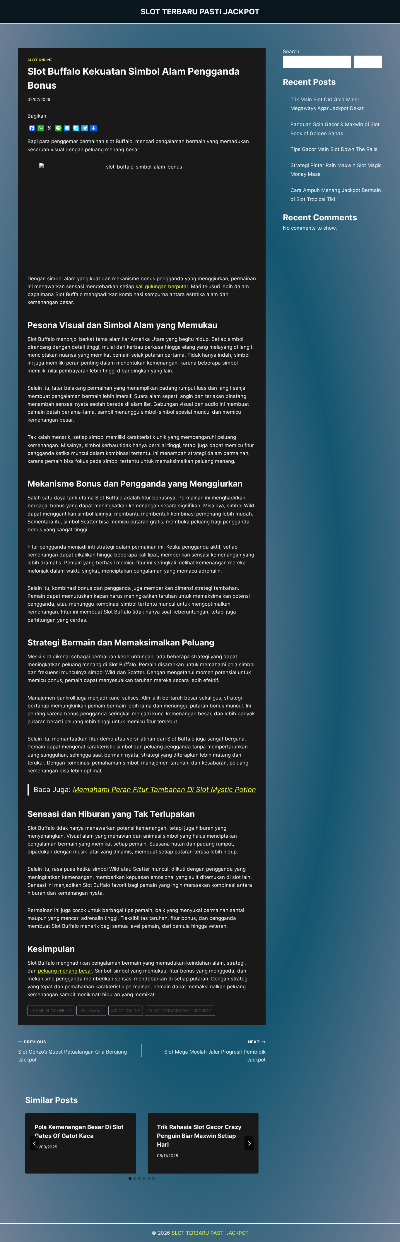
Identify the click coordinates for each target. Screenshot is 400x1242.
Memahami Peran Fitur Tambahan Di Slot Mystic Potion (164, 789)
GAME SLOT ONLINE (51, 1010)
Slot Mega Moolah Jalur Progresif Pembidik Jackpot (214, 1051)
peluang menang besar (65, 971)
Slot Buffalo (91, 1010)
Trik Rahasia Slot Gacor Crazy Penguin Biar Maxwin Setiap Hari (199, 1136)
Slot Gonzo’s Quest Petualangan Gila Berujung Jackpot (72, 1051)
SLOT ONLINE (40, 60)
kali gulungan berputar (162, 286)
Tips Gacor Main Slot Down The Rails (333, 149)
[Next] (249, 1143)
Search (291, 51)
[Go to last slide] (34, 1143)
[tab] (130, 1178)
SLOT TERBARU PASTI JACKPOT (179, 1010)
